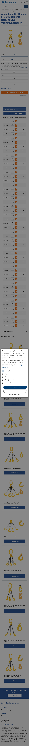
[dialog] (14, 373)
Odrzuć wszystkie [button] (15, 391)
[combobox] (25, 350)
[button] (14, 395)
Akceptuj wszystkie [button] (15, 387)
